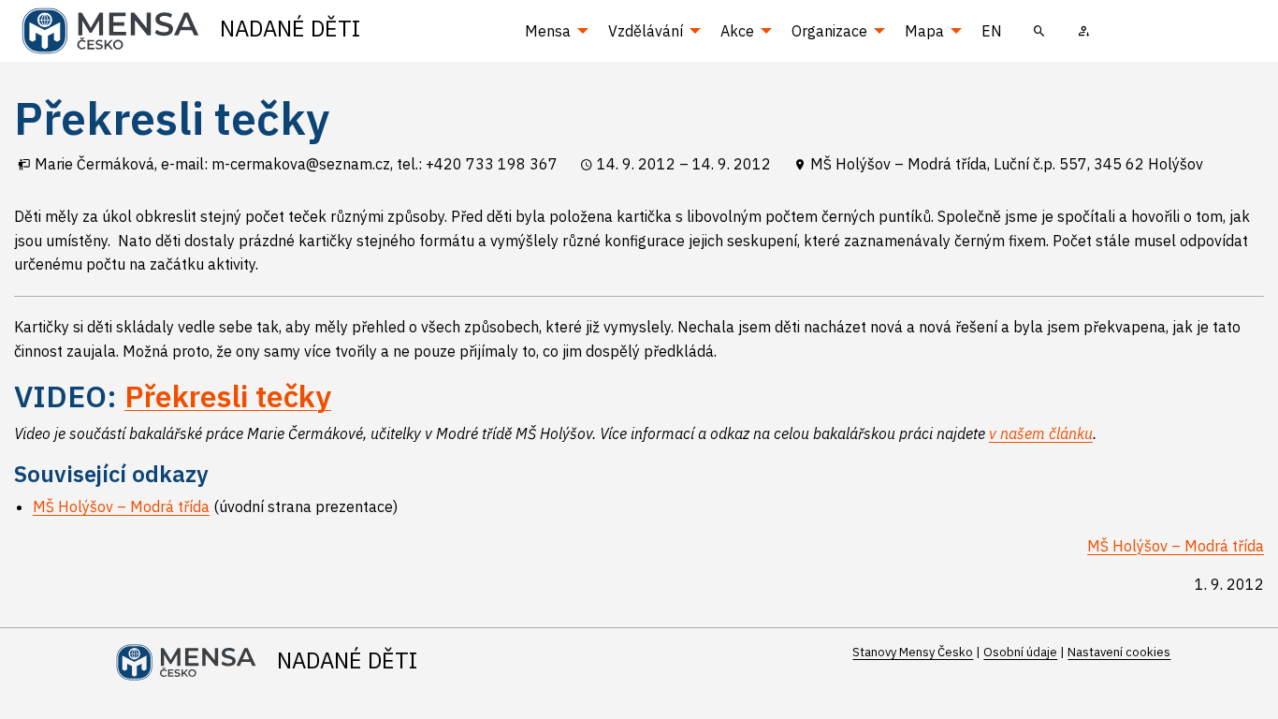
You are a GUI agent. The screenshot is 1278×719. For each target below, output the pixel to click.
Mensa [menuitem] (548, 31)
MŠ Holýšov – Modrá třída (121, 506)
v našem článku (1041, 433)
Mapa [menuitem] (924, 31)
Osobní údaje (1020, 652)
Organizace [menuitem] (829, 31)
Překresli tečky (227, 396)
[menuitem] (1039, 31)
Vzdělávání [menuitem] (645, 31)
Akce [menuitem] (737, 31)
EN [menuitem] (991, 31)
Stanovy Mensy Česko (912, 652)
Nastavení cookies (1118, 652)
